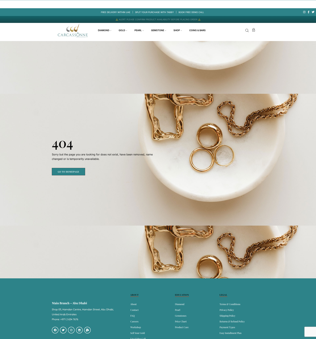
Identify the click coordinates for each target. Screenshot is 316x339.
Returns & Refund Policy (232, 321)
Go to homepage (68, 171)
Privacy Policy (227, 309)
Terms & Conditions (230, 304)
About (133, 304)
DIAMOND (104, 30)
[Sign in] (253, 30)
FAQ (132, 315)
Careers (134, 321)
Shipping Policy (227, 315)
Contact (134, 309)
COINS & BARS (197, 30)
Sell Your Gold (137, 333)
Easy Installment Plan (230, 333)
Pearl (177, 309)
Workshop (135, 327)
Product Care (182, 327)
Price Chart (181, 321)
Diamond (179, 304)
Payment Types (227, 327)
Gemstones (180, 315)
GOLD (122, 30)
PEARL (138, 30)
